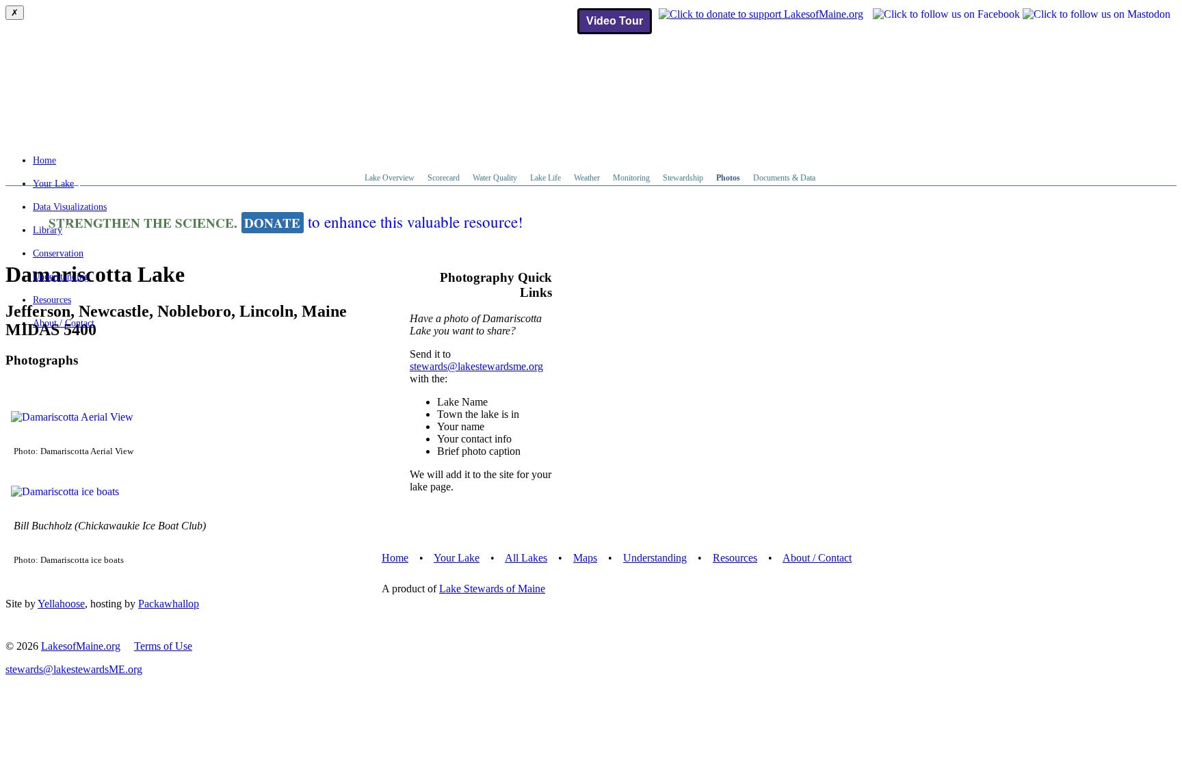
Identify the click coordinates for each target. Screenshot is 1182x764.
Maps (585, 558)
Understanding (61, 277)
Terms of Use (163, 646)
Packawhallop (168, 603)
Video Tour (614, 21)
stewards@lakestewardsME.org (73, 669)
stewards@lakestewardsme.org (476, 366)
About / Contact (63, 323)
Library (47, 230)
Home (44, 160)
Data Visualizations (70, 207)
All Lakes (526, 558)
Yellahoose (61, 603)
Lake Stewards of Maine (492, 588)
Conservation (58, 253)
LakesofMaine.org (80, 646)
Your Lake (53, 184)
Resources (52, 300)
